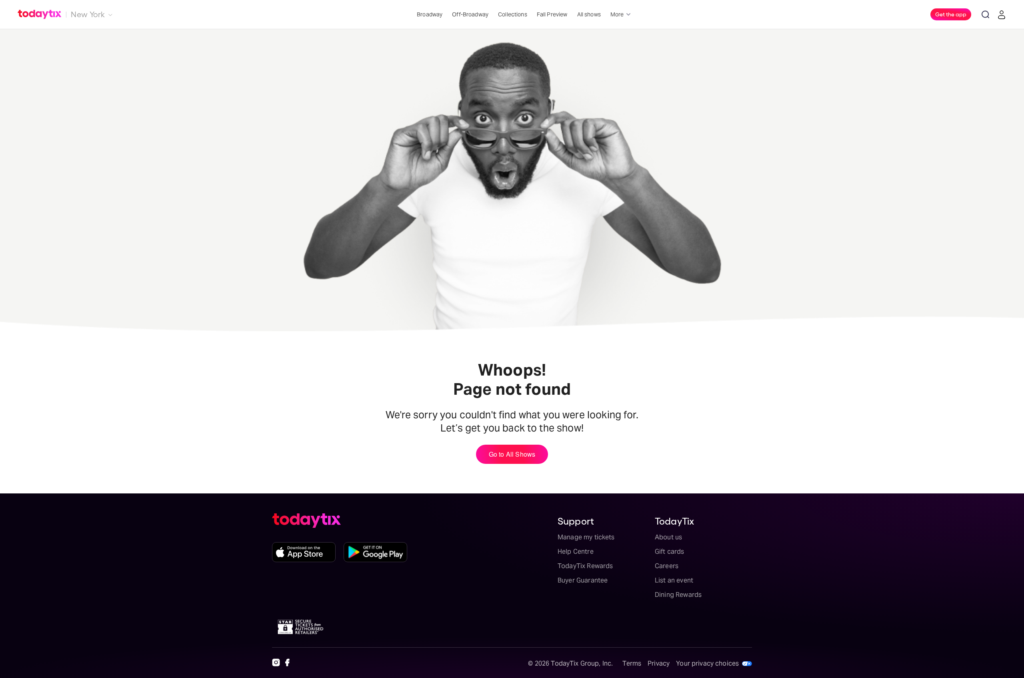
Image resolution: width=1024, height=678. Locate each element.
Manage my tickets (586, 537)
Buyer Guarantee (583, 580)
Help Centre (576, 551)
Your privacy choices (707, 663)
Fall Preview (552, 14)
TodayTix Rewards (585, 566)
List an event (674, 580)
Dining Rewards (678, 595)
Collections (512, 14)
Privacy (659, 663)
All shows (589, 14)
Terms (631, 663)
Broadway (429, 14)
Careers (666, 566)
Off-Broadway (470, 14)
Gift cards (669, 551)
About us (668, 537)
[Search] (985, 14)
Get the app (950, 14)
